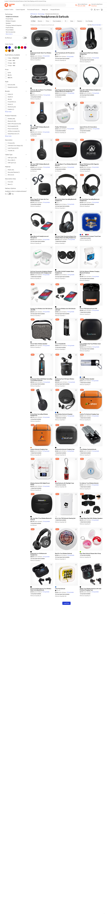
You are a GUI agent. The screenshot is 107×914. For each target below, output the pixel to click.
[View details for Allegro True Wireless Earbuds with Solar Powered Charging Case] (91, 574)
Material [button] (79, 21)
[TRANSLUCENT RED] (55, 481)
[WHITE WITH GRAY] (55, 516)
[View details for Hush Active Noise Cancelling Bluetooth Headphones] (66, 184)
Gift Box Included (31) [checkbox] (14, 131)
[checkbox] (17, 58)
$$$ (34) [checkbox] (10, 77)
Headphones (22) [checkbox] (12, 87)
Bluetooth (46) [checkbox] (12, 121)
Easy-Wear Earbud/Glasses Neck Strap (90, 553)
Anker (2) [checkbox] (10, 94)
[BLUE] (80, 377)
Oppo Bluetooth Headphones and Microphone (39, 237)
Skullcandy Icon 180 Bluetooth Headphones (38, 554)
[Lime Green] (80, 551)
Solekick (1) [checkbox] (11, 109)
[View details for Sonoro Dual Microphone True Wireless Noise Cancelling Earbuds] (41, 574)
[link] (9, 5)
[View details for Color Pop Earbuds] (66, 574)
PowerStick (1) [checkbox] (12, 102)
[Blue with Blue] (80, 234)
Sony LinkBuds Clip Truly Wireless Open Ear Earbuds (90, 344)
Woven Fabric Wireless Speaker (38, 343)
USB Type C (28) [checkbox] (12, 157)
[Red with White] (88, 234)
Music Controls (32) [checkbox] (13, 128)
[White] (80, 51)
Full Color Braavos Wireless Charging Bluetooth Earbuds (89, 272)
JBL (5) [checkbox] (10, 99)
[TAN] (80, 412)
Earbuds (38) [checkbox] (11, 84)
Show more (9, 34)
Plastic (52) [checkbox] (11, 169)
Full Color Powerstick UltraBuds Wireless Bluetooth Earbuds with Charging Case (41, 272)
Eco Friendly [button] (89, 21)
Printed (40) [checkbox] (11, 143)
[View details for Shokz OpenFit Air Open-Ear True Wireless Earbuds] (41, 184)
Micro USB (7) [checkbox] (11, 160)
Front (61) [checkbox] (10, 182)
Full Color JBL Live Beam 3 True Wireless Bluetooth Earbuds (41, 90)
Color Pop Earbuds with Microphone (64, 53)
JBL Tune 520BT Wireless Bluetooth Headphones (39, 127)
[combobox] (44, 5)
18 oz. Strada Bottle (60, 343)
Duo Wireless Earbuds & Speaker (64, 414)
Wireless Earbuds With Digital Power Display (40, 484)
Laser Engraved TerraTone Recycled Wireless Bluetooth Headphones (64, 90)
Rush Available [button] (57, 21)
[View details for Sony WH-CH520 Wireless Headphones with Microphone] (91, 75)
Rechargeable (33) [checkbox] (13, 126)
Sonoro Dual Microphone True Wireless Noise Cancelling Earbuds (40, 589)
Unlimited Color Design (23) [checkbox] (15, 145)
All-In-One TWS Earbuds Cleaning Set (65, 518)
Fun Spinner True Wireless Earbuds (89, 483)
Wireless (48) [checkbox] (11, 118)
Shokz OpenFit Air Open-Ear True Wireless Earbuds (39, 200)
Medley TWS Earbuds (61, 127)
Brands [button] (40, 21)
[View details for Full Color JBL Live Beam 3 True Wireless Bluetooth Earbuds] (41, 75)
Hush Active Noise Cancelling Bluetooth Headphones (65, 200)
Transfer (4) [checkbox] (11, 150)
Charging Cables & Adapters (14, 25)
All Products (33, 14)
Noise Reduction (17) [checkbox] (13, 133)
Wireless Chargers (11, 21)
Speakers (8, 23)
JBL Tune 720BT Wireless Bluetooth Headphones (39, 164)
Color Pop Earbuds (60, 588)
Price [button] (47, 21)
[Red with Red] (82, 234)
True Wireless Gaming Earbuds (88, 449)
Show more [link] (8, 111)
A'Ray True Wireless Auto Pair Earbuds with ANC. (65, 309)
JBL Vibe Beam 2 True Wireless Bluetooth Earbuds (66, 164)
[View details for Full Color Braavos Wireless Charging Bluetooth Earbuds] (91, 257)
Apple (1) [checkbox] (10, 96)
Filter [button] (34, 21)
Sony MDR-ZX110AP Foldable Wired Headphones (64, 272)
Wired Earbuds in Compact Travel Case (90, 236)
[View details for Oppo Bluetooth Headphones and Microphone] (41, 222)
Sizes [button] (71, 21)
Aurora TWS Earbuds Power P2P (88, 308)
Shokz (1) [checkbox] (10, 104)
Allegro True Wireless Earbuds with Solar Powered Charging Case (90, 589)
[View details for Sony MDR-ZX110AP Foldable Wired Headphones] (66, 257)
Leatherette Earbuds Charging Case (64, 449)
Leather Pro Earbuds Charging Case (89, 414)
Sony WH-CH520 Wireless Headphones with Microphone (90, 90)
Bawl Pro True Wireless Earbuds (63, 553)
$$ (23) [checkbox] (10, 75)
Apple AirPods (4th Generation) (88, 127)
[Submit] (24, 5)
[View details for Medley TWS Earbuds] (66, 112)
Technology (41, 14)
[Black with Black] (86, 234)
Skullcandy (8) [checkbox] (12, 107)
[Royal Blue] (55, 51)
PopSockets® (9, 27)
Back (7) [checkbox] (10, 184)
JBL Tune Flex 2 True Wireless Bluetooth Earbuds (41, 519)
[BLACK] (84, 377)
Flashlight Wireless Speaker (87, 379)
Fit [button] (65, 21)
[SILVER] (82, 377)
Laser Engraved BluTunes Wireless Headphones (89, 53)
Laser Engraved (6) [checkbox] (13, 148)
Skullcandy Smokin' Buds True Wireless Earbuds (40, 53)
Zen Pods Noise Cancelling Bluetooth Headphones (90, 200)
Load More (66, 603)
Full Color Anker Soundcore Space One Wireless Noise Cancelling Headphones (65, 237)
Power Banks (9, 19)
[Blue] (31, 125)
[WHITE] (31, 481)
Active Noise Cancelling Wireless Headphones (39, 415)
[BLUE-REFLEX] (55, 412)
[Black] (31, 51)
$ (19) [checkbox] (9, 72)
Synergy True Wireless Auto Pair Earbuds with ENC (41, 309)
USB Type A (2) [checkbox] (12, 162)
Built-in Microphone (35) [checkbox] (14, 123)
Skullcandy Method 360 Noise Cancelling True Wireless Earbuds (41, 379)
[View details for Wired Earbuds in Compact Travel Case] (91, 222)
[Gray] (31, 342)
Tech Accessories (10, 32)
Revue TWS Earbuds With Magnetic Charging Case (89, 164)
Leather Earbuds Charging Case (39, 449)
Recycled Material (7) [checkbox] (14, 172)
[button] (97, 6)
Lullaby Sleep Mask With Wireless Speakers (91, 518)
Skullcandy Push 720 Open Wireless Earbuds (64, 379)
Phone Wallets (10, 30)
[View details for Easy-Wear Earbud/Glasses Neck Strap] (91, 539)
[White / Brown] (55, 88)
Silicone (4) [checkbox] (11, 175)
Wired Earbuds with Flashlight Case (64, 483)
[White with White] (84, 234)
